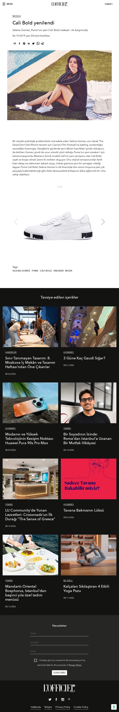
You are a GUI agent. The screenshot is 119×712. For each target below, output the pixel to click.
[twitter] (33, 44)
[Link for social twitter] (49, 700)
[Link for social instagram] (62, 700)
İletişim (48, 707)
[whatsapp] (38, 44)
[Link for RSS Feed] (69, 699)
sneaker (58, 270)
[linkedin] (28, 44)
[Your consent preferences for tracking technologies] (114, 707)
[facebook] (19, 44)
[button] (103, 222)
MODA (16, 16)
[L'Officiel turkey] (59, 4)
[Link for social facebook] (56, 700)
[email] (14, 44)
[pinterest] (24, 44)
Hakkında (36, 707)
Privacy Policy (75, 665)
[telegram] (42, 44)
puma (35, 270)
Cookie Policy (81, 707)
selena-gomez (21, 270)
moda (68, 270)
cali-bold (46, 270)
